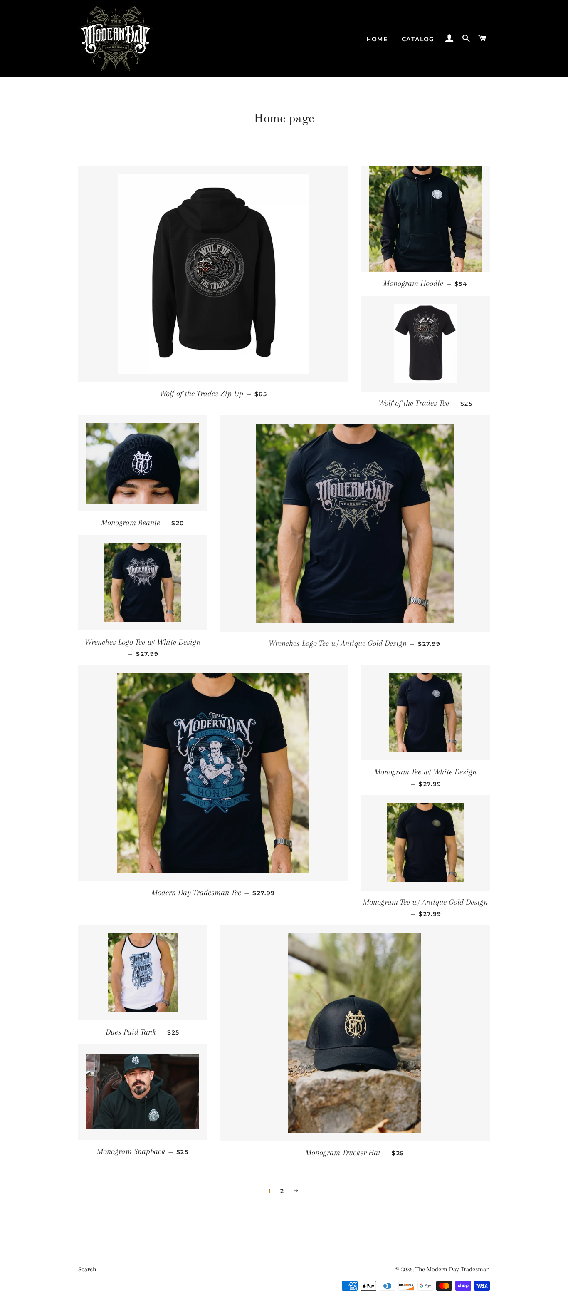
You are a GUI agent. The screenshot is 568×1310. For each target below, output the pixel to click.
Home (377, 39)
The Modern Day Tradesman (452, 1269)
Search (87, 1269)
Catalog (418, 39)
